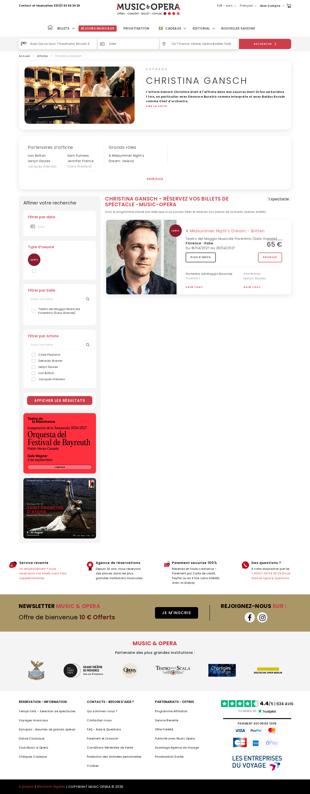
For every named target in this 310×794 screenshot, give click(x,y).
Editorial (201, 28)
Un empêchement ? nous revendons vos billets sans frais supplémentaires (42, 573)
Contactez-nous (99, 720)
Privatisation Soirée (169, 757)
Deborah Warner (42, 177)
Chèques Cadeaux (33, 757)
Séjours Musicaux (97, 28)
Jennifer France (80, 161)
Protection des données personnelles (114, 757)
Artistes (42, 56)
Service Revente (166, 720)
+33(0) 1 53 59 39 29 (266, 573)
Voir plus (155, 178)
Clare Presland (79, 166)
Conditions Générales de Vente (110, 747)
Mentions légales (51, 786)
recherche (263, 44)
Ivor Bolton (37, 155)
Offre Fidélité (164, 729)
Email (286, 573)
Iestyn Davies (39, 161)
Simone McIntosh (82, 172)
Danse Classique (31, 738)
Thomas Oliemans (43, 172)
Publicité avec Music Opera (175, 738)
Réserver (270, 257)
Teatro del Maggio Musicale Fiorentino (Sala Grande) (59, 311)
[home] (148, 9)
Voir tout (194, 287)
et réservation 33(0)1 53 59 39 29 (56, 5)
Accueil (24, 56)
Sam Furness (78, 155)
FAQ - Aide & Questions (104, 729)
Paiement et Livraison (102, 738)
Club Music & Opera (33, 747)
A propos (26, 786)
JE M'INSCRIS (176, 612)
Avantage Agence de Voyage (177, 747)
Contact (25, 5)
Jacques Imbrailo (42, 166)
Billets (63, 28)
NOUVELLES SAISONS (238, 28)
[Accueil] (50, 28)
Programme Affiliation (171, 711)
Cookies (93, 766)
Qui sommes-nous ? (102, 711)
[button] (227, 5)
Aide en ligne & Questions (270, 578)
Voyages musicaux (33, 720)
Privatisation (136, 28)
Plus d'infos (201, 257)
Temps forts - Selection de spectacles (47, 711)
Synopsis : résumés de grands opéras (47, 729)
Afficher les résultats (59, 400)
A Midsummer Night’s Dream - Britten (225, 231)
